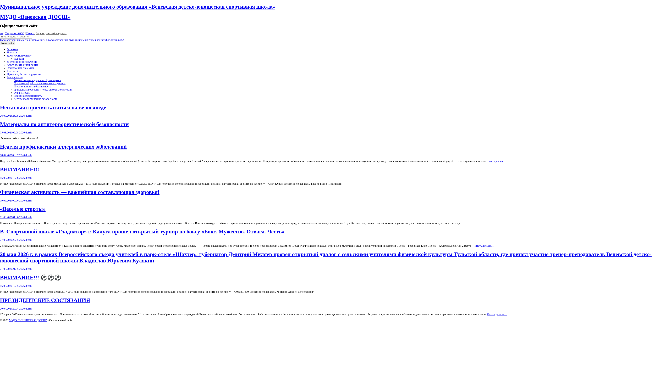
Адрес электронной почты (22, 64)
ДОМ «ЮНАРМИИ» (19, 55)
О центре (12, 49)
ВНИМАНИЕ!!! (20, 169)
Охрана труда (22, 92)
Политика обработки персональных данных (39, 83)
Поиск (30, 33)
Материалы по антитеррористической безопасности (64, 124)
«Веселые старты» (23, 209)
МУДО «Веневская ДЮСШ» (35, 17)
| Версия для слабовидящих (50, 33)
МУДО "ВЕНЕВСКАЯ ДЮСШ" (28, 320)
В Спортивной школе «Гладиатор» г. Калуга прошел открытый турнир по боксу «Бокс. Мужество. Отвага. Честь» (142, 231)
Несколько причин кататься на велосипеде (53, 107)
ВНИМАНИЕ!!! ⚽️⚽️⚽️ (30, 277)
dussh (28, 115)
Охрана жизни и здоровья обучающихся (37, 80)
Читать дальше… (497, 161)
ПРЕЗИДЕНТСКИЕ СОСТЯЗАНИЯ (45, 300)
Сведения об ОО (14, 33)
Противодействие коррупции (24, 74)
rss (1, 33)
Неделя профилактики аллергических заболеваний (63, 147)
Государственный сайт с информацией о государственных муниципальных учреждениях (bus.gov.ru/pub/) (62, 39)
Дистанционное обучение (22, 61)
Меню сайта (7, 43)
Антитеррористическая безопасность (35, 98)
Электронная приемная (20, 67)
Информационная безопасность (32, 86)
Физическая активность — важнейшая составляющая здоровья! (80, 192)
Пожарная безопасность (28, 95)
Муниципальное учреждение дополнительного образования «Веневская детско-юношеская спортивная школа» (137, 7)
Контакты (12, 71)
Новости (12, 52)
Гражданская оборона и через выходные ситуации (43, 89)
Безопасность (15, 77)
